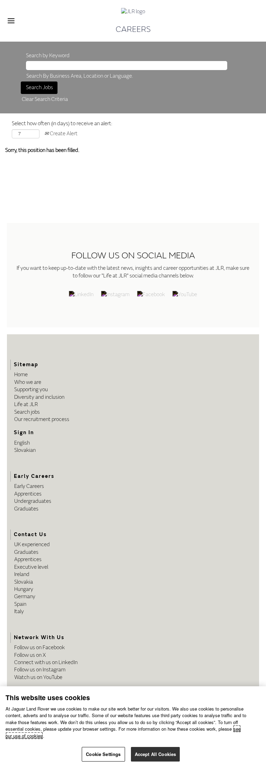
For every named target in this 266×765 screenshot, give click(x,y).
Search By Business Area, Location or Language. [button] (79, 76)
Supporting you (31, 389)
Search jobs (27, 412)
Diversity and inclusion (39, 397)
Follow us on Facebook (39, 647)
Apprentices (28, 494)
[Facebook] (151, 295)
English (22, 443)
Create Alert (63, 133)
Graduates (26, 509)
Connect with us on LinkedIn (46, 662)
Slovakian (25, 450)
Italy (19, 611)
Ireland (21, 574)
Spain (20, 604)
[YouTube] (184, 295)
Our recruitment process (41, 419)
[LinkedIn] (81, 295)
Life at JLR (26, 404)
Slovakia (23, 582)
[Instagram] (115, 295)
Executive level (31, 567)
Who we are (27, 382)
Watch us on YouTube (38, 677)
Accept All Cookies (155, 754)
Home (21, 374)
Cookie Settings (103, 754)
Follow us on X (30, 655)
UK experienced (32, 544)
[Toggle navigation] (11, 21)
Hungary (23, 589)
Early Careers (29, 486)
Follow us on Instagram (39, 670)
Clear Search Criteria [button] (45, 99)
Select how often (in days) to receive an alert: (62, 123)
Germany (24, 596)
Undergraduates (32, 501)
